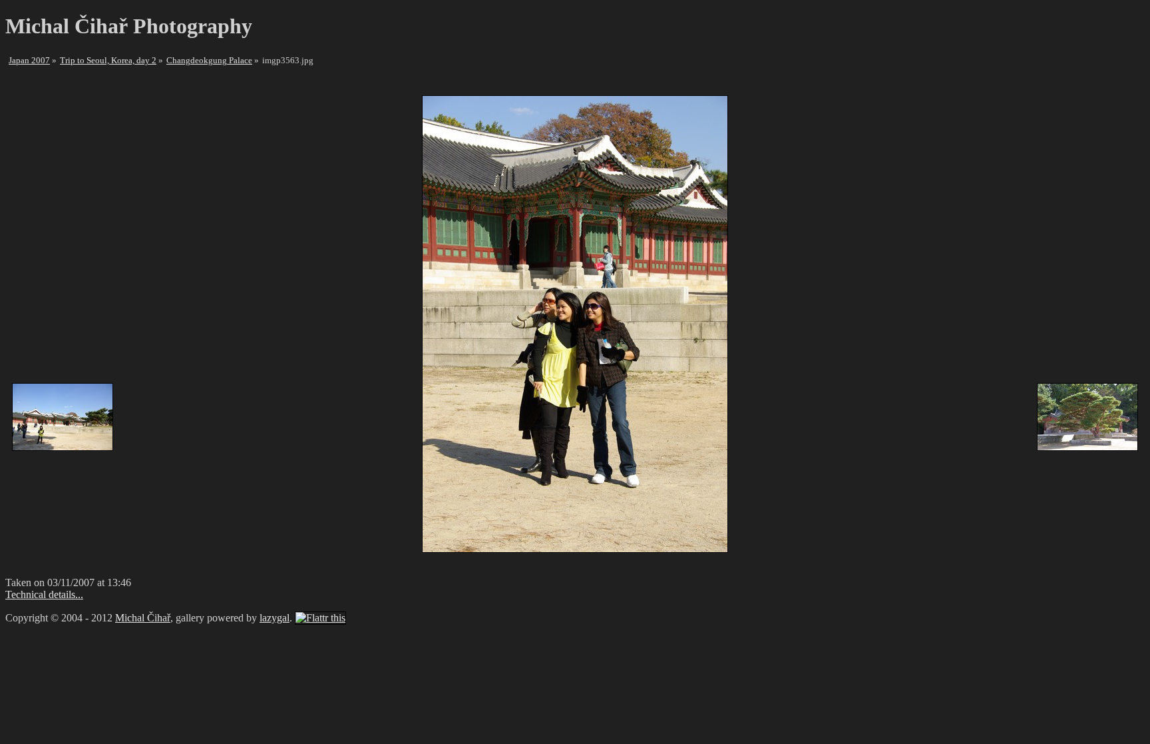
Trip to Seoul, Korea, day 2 (108, 60)
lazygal (274, 617)
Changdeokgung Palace (209, 60)
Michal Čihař (142, 617)
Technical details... (44, 594)
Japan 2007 (29, 60)
